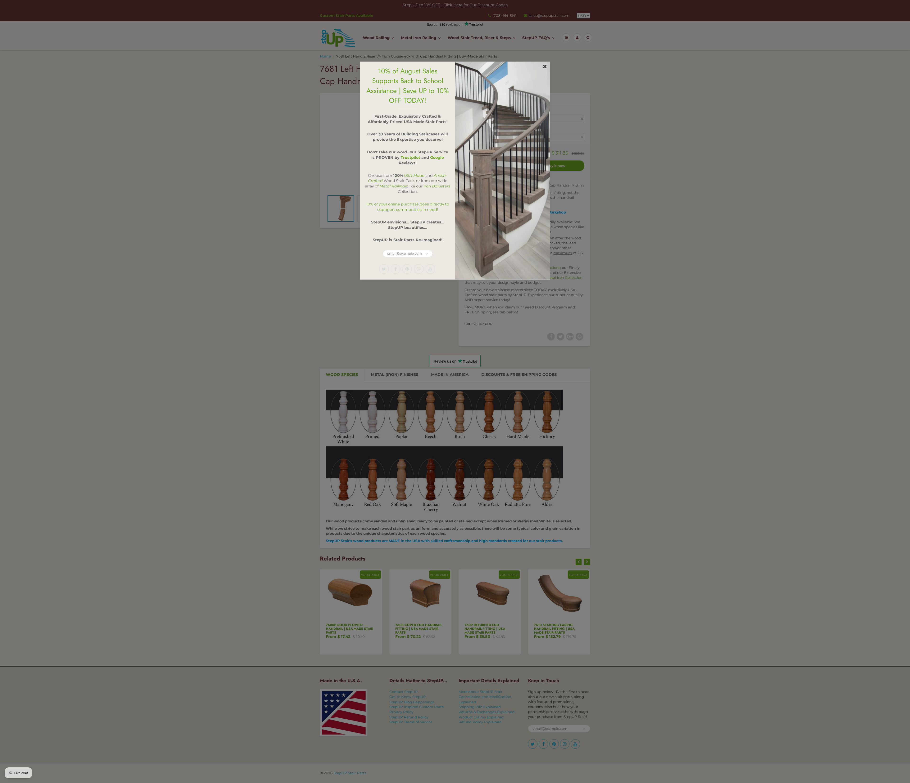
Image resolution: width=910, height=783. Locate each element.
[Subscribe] (426, 254)
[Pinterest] (407, 269)
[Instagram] (418, 269)
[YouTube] (430, 269)
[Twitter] (384, 269)
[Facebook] (395, 269)
